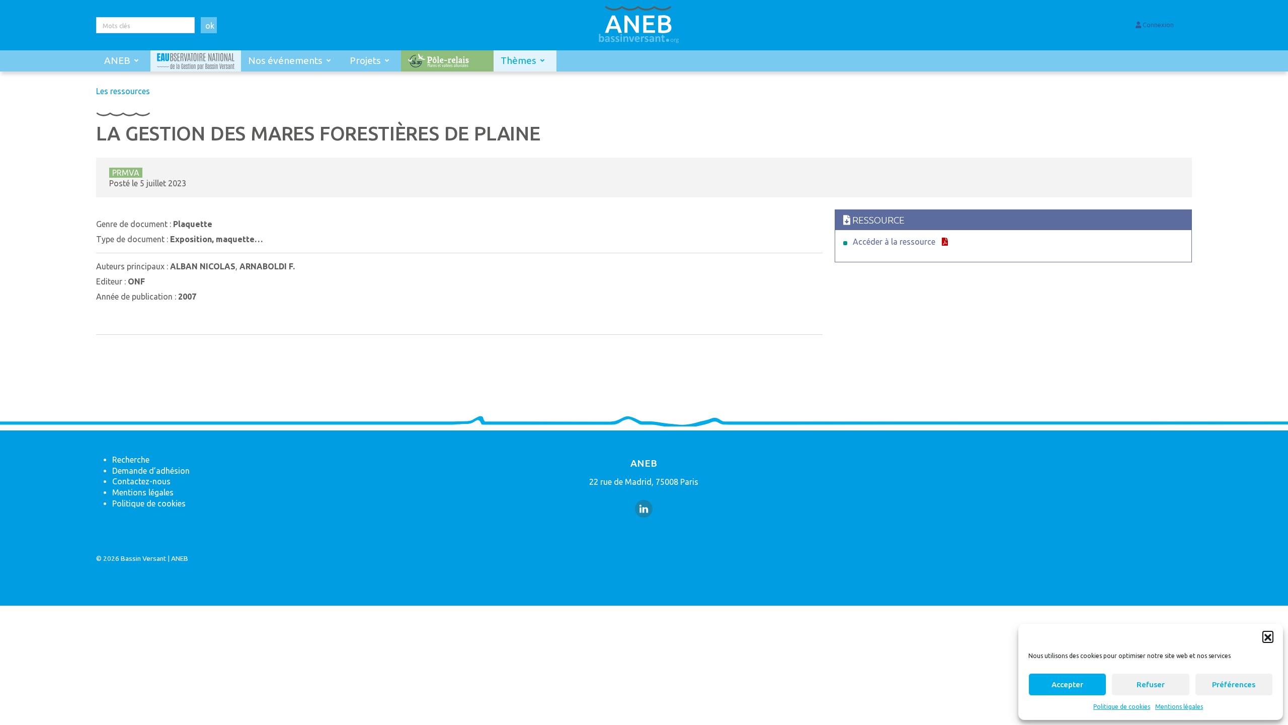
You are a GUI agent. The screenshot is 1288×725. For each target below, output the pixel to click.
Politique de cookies (1121, 706)
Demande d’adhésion (151, 470)
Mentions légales (1179, 706)
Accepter (1067, 684)
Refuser (1151, 684)
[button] (1268, 636)
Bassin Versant (143, 558)
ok (209, 25)
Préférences (1233, 684)
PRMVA (125, 172)
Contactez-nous (141, 481)
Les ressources (123, 91)
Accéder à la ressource (894, 241)
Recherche (130, 459)
